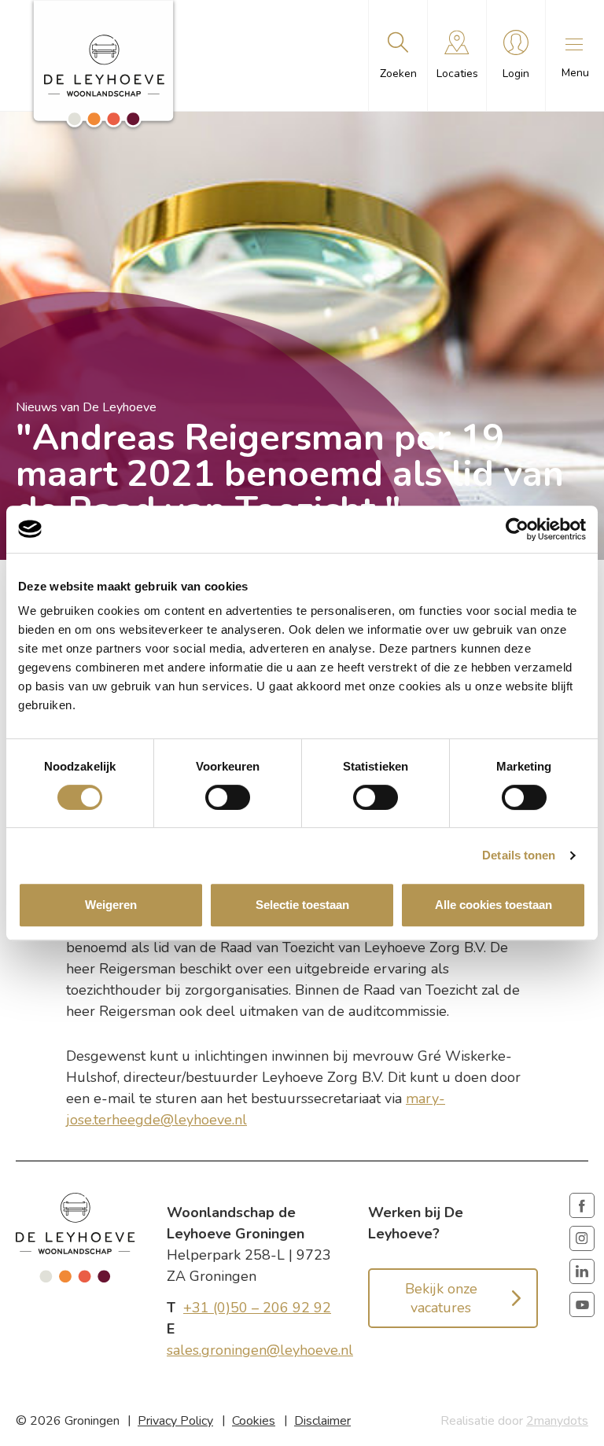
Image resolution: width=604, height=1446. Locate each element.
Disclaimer (322, 1420)
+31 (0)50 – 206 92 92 (257, 1307)
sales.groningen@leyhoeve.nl (260, 1350)
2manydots (557, 1420)
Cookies (253, 1420)
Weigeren (111, 904)
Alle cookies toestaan (493, 904)
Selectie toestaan (302, 904)
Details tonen (518, 855)
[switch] (227, 797)
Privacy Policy (175, 1420)
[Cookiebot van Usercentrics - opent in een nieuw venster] (517, 529)
